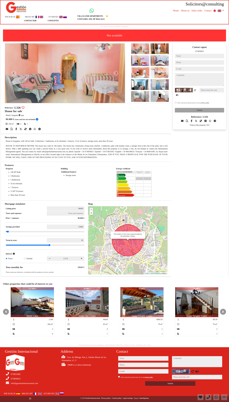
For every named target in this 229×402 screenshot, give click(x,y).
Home (176, 10)
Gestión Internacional (93, 398)
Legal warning (128, 398)
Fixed (10, 259)
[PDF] (12, 129)
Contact (208, 10)
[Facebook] (17, 129)
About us (185, 10)
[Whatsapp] (35, 129)
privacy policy (205, 103)
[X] (21, 129)
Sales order (196, 10)
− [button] (91, 212)
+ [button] (91, 209)
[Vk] (30, 129)
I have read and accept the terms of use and (193, 103)
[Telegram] (39, 129)
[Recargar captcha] (195, 90)
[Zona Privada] (215, 10)
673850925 (199, 51)
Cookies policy (117, 398)
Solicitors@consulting (205, 4)
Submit (199, 110)
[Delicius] (25, 129)
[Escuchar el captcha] (177, 95)
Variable (29, 259)
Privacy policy (106, 398)
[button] (6, 312)
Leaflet (146, 273)
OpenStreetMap (155, 273)
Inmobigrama (144, 398)
